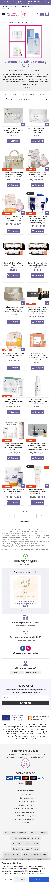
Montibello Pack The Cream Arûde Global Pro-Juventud (37, 174)
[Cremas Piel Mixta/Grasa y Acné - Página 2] (30, 515)
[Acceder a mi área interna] (42, 14)
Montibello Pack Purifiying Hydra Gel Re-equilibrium (13, 401)
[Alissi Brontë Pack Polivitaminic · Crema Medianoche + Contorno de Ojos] (37, 340)
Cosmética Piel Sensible (15, 833)
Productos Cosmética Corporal (25, 838)
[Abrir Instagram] (41, 7)
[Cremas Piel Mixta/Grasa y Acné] (10, 515)
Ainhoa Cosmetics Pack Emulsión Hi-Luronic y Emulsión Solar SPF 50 (13, 174)
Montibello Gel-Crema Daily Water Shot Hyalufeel (37, 130)
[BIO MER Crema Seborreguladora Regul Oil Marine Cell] (37, 386)
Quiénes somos (26, 798)
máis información (25, 565)
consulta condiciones (25, 626)
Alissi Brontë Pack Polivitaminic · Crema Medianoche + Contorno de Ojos (38, 356)
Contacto (26, 822)
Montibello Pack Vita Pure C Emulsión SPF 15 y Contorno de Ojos (13, 219)
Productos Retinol (38, 833)
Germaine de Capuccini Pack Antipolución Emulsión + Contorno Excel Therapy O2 (38, 220)
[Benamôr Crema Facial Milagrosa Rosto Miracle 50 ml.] (37, 249)
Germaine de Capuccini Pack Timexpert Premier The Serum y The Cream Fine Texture (37, 310)
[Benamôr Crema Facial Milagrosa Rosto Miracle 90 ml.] (13, 249)
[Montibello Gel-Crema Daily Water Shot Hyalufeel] (37, 115)
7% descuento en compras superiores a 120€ (25, 603)
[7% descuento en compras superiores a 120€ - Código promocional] (25, 588)
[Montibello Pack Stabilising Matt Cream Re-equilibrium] (13, 115)
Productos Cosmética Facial (25, 843)
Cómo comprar (26, 794)
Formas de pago (26, 801)
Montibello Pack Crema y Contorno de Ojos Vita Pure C (13, 492)
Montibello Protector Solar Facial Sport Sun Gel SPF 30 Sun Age (37, 492)
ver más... (25, 87)
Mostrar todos (39, 94)
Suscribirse (25, 703)
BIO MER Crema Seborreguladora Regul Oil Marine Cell (37, 401)
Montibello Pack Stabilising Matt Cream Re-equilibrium (13, 130)
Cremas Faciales (18, 545)
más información (25, 610)
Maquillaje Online (12, 854)
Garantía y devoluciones (26, 808)
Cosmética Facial (8, 547)
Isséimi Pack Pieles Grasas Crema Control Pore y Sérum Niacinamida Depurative (38, 447)
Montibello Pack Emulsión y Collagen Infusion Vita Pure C (13, 355)
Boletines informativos (26, 812)
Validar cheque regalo (26, 819)
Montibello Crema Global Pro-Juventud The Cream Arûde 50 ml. (13, 309)
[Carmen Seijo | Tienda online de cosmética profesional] (13, 14)
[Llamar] (48, 7)
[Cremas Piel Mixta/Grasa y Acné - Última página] (41, 515)
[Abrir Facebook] (44, 7)
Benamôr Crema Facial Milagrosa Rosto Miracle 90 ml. (13, 265)
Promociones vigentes (26, 815)
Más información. (38, 873)
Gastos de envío (26, 805)
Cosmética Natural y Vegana (25, 849)
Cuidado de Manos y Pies (35, 854)
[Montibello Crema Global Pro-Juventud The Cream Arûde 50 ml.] (13, 294)
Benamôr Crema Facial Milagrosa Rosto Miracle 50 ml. (37, 265)
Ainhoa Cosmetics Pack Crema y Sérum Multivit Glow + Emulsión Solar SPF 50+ (13, 447)
